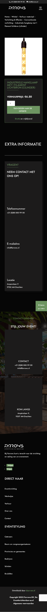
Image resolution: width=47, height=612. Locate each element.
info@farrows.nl (13, 247)
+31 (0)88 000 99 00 (18, 2)
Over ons (8, 511)
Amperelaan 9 (12, 284)
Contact (8, 518)
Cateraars (8, 536)
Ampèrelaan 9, (24, 413)
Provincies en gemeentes (15, 551)
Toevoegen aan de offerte (22, 109)
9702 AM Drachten (15, 287)
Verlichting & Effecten (13, 19)
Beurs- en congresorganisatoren (17, 544)
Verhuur (8, 503)
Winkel (14, 16)
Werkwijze (9, 496)
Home (7, 16)
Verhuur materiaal (26, 16)
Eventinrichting (11, 488)
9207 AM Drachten (23, 416)
